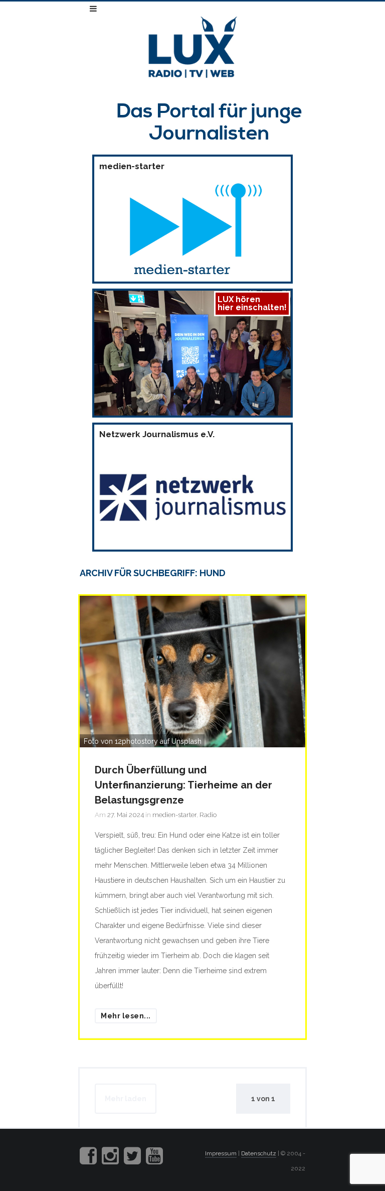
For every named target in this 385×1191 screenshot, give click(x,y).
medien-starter (174, 815)
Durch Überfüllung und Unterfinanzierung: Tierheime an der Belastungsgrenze (183, 785)
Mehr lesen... (126, 1016)
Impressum (221, 1153)
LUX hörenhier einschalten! (252, 303)
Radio (208, 815)
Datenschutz (258, 1153)
